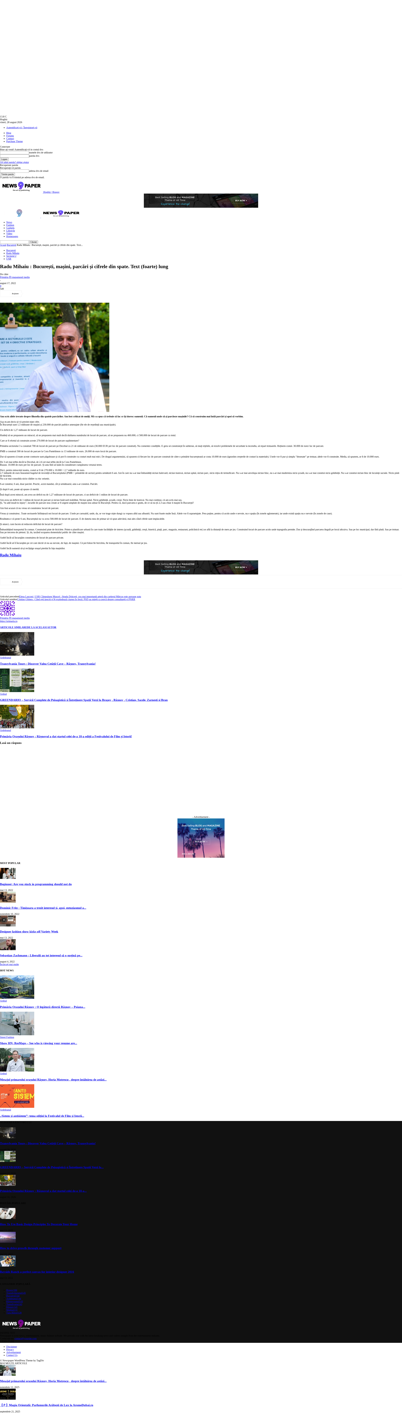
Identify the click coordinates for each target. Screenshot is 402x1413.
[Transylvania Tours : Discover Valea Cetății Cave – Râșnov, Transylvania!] (17, 654)
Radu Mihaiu (12, 253)
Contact (10, 138)
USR (8, 258)
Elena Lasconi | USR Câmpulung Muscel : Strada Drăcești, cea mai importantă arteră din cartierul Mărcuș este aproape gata (80, 596)
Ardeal (3, 694)
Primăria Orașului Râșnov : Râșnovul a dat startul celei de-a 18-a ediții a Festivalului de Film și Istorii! (66, 736)
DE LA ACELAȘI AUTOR (41, 627)
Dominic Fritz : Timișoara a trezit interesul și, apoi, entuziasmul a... (43, 908)
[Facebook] (30, 293)
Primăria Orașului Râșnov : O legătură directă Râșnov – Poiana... (42, 1007)
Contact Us (11, 1355)
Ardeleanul (5, 657)
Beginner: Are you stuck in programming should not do (36, 884)
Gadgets (10, 228)
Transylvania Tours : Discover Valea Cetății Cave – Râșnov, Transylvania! (48, 663)
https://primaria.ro (8, 621)
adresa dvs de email (38, 171)
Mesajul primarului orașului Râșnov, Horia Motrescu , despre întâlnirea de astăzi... (53, 1079)
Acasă (3, 245)
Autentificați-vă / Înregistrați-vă (21, 127)
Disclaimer (11, 1346)
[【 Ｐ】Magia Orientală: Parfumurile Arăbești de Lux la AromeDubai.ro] (8, 1398)
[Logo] (20, 217)
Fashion (10, 225)
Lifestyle (10, 230)
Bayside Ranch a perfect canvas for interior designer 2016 (37, 1271)
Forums (10, 135)
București (11, 245)
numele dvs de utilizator (41, 152)
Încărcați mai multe (9, 964)
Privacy (10, 1349)
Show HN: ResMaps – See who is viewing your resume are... (38, 1043)
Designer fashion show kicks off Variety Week (29, 931)
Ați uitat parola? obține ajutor (14, 162)
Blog (8, 133)
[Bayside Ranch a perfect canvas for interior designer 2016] (8, 1265)
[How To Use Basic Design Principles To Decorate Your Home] (8, 1218)
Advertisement (13, 1352)
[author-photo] (7, 615)
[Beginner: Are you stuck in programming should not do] (8, 878)
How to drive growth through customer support (30, 1248)
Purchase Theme (14, 141)
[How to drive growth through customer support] (8, 1242)
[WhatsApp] (64, 293)
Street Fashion (7, 1037)
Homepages (12, 236)
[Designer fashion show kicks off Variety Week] (8, 925)
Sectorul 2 (11, 256)
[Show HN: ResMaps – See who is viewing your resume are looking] (17, 1034)
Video (9, 233)
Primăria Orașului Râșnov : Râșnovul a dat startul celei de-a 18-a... (43, 1191)
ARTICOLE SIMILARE (13, 627)
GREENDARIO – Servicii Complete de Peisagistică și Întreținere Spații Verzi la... (52, 1167)
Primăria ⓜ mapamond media (15, 277)
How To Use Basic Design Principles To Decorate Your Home (39, 1224)
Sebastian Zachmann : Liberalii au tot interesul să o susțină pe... (41, 955)
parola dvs (34, 155)
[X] (41, 293)
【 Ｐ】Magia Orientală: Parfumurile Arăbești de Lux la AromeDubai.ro (46, 1405)
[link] (10, 555)
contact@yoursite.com (25, 1338)
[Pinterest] (52, 293)
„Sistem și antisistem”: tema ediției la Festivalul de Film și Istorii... (42, 1116)
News (9, 222)
